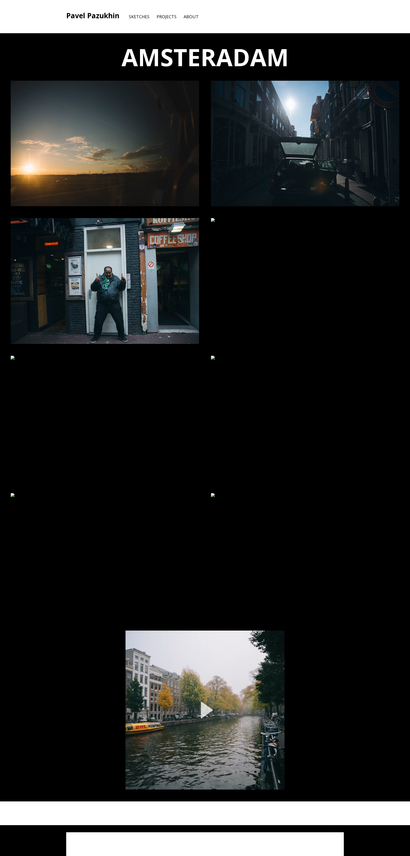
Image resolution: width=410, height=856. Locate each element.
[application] (205, 710)
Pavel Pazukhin (92, 15)
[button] (205, 710)
